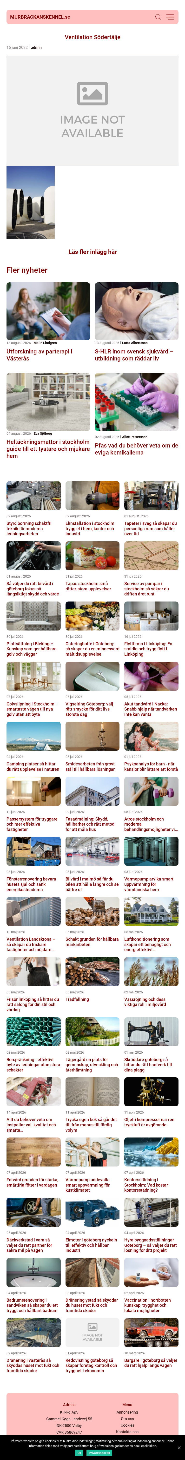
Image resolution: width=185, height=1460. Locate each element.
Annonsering (127, 1412)
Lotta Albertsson (135, 343)
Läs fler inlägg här (92, 251)
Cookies (127, 1425)
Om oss (127, 1418)
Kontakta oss (127, 1432)
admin (36, 47)
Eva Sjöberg (43, 433)
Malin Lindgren (45, 343)
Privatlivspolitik (99, 1453)
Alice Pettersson (134, 437)
